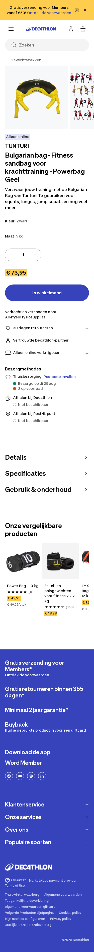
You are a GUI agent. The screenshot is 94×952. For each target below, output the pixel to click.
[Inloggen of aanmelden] (71, 29)
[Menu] (11, 29)
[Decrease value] (11, 255)
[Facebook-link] (9, 776)
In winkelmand (47, 292)
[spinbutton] (23, 255)
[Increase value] (35, 255)
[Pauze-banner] (77, 10)
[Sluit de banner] (85, 10)
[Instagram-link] (31, 776)
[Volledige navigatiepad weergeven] (7, 60)
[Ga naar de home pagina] (41, 29)
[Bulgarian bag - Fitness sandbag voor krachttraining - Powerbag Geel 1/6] (36, 97)
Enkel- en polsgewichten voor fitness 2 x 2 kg (59, 593)
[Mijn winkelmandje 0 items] (83, 29)
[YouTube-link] (20, 776)
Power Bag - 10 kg (23, 586)
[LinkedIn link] (42, 776)
